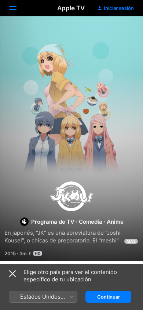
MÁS (131, 241)
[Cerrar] (12, 273)
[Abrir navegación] (17, 8)
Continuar (108, 297)
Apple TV (71, 8)
